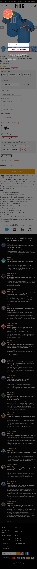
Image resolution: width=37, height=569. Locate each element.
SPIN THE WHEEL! (18, 49)
